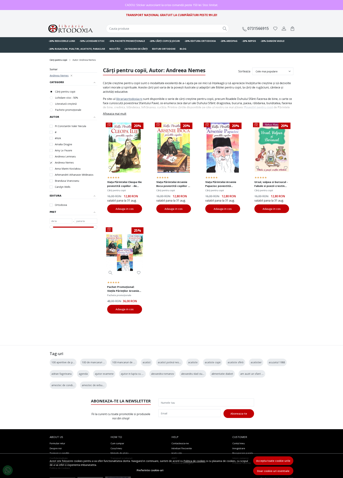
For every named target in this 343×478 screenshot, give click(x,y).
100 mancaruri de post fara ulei (130, 362)
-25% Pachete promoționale (127, 41)
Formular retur (57, 443)
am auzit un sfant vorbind (255, 373)
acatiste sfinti (235, 362)
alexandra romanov (162, 373)
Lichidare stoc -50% (66, 97)
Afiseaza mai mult (114, 114)
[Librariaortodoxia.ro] (70, 28)
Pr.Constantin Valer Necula (70, 126)
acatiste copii (212, 362)
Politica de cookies (194, 461)
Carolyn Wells (62, 187)
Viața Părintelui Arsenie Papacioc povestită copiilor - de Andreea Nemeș (220, 184)
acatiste (193, 362)
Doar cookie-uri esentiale (273, 471)
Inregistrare (238, 448)
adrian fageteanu (61, 373)
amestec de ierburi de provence (100, 385)
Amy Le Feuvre (63, 150)
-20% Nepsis (249, 41)
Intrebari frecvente (182, 448)
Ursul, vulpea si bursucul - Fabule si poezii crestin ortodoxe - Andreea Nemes (271, 184)
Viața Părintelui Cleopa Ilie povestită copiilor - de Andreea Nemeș (124, 184)
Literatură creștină (66, 103)
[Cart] (292, 28)
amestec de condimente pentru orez (73, 385)
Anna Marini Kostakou (68, 168)
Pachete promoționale (68, 110)
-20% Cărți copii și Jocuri (164, 41)
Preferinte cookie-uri (150, 470)
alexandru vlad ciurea (193, 373)
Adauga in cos (125, 208)
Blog (183, 48)
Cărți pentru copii (58, 59)
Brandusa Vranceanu (67, 180)
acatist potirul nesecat (171, 362)
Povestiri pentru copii (258, 107)
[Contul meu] (284, 28)
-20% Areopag (228, 41)
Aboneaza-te (238, 413)
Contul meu (238, 443)
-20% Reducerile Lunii (61, 41)
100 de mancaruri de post (97, 362)
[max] (86, 221)
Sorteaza (244, 71)
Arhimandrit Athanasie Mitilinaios (74, 174)
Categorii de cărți (136, 48)
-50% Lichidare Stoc (92, 41)
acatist (147, 362)
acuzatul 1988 (277, 362)
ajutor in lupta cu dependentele (139, 373)
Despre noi (56, 448)
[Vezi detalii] (110, 168)
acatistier (256, 362)
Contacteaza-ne (180, 443)
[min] (61, 221)
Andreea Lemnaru (65, 156)
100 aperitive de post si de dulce (70, 362)
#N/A (58, 138)
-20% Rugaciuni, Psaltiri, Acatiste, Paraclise (76, 48)
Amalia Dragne (63, 144)
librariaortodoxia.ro (129, 99)
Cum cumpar (117, 443)
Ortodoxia (61, 205)
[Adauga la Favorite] (139, 168)
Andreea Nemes (59, 75)
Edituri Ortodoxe (163, 48)
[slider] (51, 227)
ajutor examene (104, 373)
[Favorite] (275, 28)
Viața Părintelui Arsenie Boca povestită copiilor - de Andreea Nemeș (172, 184)
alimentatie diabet (222, 373)
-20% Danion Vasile (272, 41)
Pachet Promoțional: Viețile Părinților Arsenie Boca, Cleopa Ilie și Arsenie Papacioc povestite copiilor (123, 289)
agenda (83, 373)
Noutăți (114, 48)
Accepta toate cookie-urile (273, 460)
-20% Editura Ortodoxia (200, 41)
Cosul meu (116, 448)
